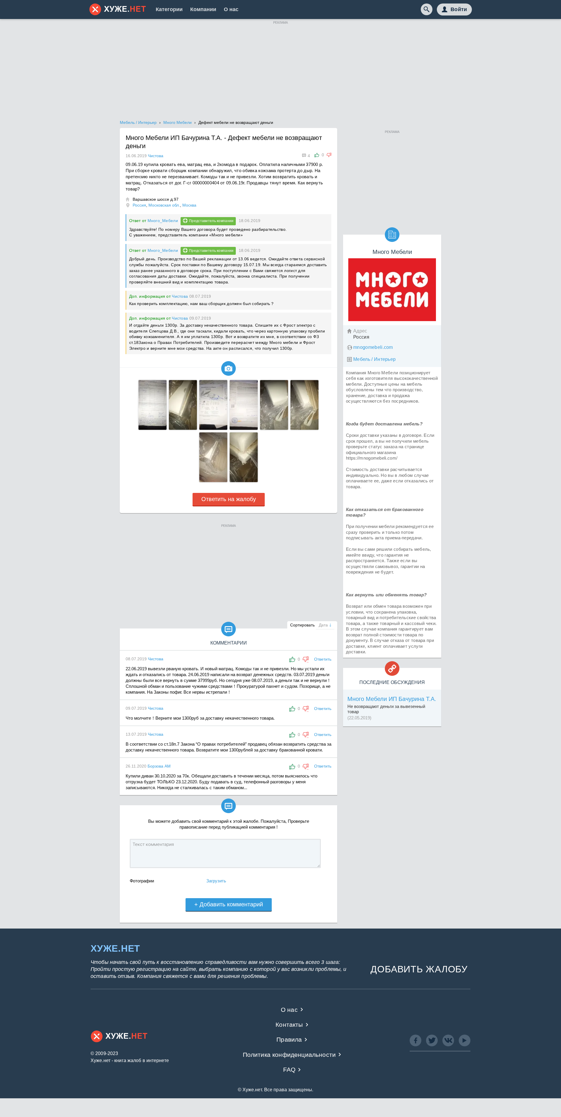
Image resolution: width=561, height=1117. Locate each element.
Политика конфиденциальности (289, 1054)
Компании (203, 9)
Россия (139, 205)
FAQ (289, 1069)
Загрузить (216, 880)
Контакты (289, 1024)
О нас (231, 9)
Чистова (180, 296)
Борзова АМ (159, 766)
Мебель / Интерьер (374, 359)
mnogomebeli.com (373, 347)
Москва (189, 205)
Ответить (322, 659)
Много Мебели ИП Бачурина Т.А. (391, 699)
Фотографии (142, 880)
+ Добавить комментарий (228, 904)
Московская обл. (164, 205)
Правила (289, 1039)
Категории (169, 9)
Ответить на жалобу (228, 499)
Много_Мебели (163, 220)
